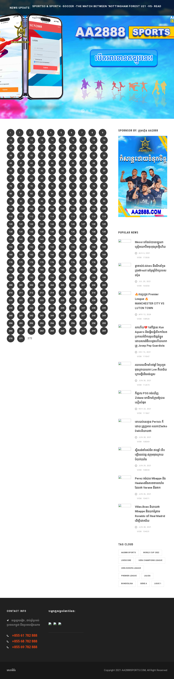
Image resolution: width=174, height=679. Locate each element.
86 (73, 193)
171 (21, 262)
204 (52, 285)
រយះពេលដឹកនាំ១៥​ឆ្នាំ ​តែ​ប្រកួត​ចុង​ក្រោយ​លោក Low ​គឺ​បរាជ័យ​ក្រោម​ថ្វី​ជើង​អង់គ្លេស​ (151, 369)
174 (52, 262)
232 (31, 308)
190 (10, 277)
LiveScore (126, 560)
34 (52, 155)
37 (83, 155)
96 (73, 201)
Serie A (143, 583)
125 (62, 224)
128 (93, 224)
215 (62, 293)
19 (104, 140)
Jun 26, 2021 (145, 494)
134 (52, 232)
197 (83, 277)
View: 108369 (143, 442)
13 (42, 140)
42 (31, 163)
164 (52, 254)
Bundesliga (127, 583)
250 (10, 323)
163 (42, 254)
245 (62, 315)
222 (31, 300)
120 (10, 224)
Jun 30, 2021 (145, 380)
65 (62, 178)
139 (104, 232)
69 (104, 178)
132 (31, 232)
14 (52, 140)
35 (62, 155)
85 (62, 193)
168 (93, 254)
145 (62, 239)
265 (62, 331)
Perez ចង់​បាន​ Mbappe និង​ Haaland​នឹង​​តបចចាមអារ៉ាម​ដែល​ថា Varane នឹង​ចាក (150, 483)
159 (104, 247)
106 (73, 209)
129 (104, 224)
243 (42, 315)
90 (11, 201)
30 (11, 155)
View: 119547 (143, 356)
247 (83, 315)
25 (62, 148)
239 (104, 308)
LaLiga (147, 576)
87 (83, 193)
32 (31, 155)
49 (104, 163)
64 (52, 178)
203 (42, 285)
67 (83, 178)
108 (93, 209)
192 (31, 277)
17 (83, 140)
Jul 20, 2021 (145, 282)
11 (21, 140)
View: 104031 (143, 531)
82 (31, 193)
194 (52, 277)
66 (73, 178)
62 (31, 178)
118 (93, 216)
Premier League (129, 576)
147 (83, 239)
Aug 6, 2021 (144, 253)
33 (42, 155)
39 (104, 155)
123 (42, 224)
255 (62, 323)
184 (52, 270)
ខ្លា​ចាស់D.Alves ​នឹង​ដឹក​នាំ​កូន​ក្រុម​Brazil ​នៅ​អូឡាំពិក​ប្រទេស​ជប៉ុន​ (150, 270)
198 (93, 277)
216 (73, 293)
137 (83, 232)
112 (31, 216)
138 (93, 232)
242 (31, 315)
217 (83, 293)
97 (83, 201)
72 (31, 186)
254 (52, 323)
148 (93, 239)
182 (31, 270)
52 (31, 171)
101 (21, 209)
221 (21, 300)
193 (42, 277)
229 (104, 300)
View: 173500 (143, 257)
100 (10, 209)
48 (93, 163)
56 (73, 171)
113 (42, 216)
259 (104, 323)
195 (62, 277)
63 (42, 178)
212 (31, 293)
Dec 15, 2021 (145, 352)
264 (52, 331)
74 (52, 186)
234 (52, 308)
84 (52, 193)
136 (73, 232)
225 (62, 300)
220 (10, 300)
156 (73, 247)
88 (93, 193)
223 (42, 300)
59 (104, 171)
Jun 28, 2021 (145, 437)
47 (83, 163)
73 (42, 186)
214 (52, 293)
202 (31, 285)
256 (73, 323)
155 (62, 247)
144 (52, 239)
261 (21, 331)
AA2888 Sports (128, 552)
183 (42, 270)
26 (73, 148)
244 (52, 315)
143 (42, 239)
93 (42, 201)
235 (62, 308)
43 (42, 163)
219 (104, 293)
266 (73, 331)
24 (52, 148)
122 (31, 224)
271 (21, 338)
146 (73, 239)
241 (21, 315)
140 (10, 239)
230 (10, 308)
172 (31, 262)
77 (83, 186)
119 (104, 216)
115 (62, 216)
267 (83, 331)
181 (21, 270)
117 (83, 216)
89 (104, 193)
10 (11, 140)
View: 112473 (143, 385)
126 (73, 224)
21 (21, 148)
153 (42, 247)
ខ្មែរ (45, 17)
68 (93, 178)
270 (10, 338)
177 (83, 262)
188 (93, 270)
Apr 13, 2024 (145, 315)
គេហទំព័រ (11, 670)
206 (73, 285)
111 (21, 216)
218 (93, 293)
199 (104, 277)
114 (52, 216)
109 (104, 209)
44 (52, 163)
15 (62, 140)
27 (83, 148)
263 (42, 331)
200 (10, 285)
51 (21, 171)
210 (10, 293)
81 (21, 193)
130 (10, 232)
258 (93, 323)
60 (11, 178)
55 (62, 171)
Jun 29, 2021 (145, 466)
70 (11, 186)
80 (11, 193)
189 (104, 270)
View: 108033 (143, 470)
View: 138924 (143, 319)
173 (42, 262)
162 (31, 254)
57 (83, 171)
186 (73, 270)
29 (104, 148)
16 (73, 140)
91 (21, 201)
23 (42, 148)
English (40, 17)
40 (11, 163)
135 (62, 232)
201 (21, 285)
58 (93, 171)
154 (52, 247)
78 (93, 186)
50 (11, 171)
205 (62, 285)
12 (31, 140)
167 (83, 254)
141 (21, 239)
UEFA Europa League (131, 568)
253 (42, 323)
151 (21, 247)
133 (42, 232)
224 (52, 300)
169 (104, 254)
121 (21, 224)
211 (21, 293)
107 (83, 209)
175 (62, 262)
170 (10, 262)
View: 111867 (143, 413)
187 (83, 270)
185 (62, 270)
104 (52, 209)
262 (31, 331)
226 (73, 300)
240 (10, 315)
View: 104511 (143, 498)
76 (73, 186)
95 (62, 201)
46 (73, 163)
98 (93, 201)
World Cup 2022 (151, 552)
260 (10, 331)
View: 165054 (143, 286)
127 (83, 224)
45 (62, 163)
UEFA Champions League (150, 560)
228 (93, 300)
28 (93, 148)
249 (104, 315)
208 (93, 285)
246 (73, 315)
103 (42, 209)
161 (21, 254)
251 (21, 323)
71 (21, 186)
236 (73, 308)
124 (52, 224)
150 (10, 247)
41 (21, 163)
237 (83, 308)
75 (62, 186)
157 (83, 247)
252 (31, 323)
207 (83, 285)
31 (21, 155)
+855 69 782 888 (24, 647)
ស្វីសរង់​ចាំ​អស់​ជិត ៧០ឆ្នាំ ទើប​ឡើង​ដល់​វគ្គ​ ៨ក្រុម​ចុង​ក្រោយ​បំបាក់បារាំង (150, 454)
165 (62, 254)
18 (93, 140)
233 (42, 308)
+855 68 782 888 (24, 641)
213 (42, 293)
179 (104, 262)
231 (21, 308)
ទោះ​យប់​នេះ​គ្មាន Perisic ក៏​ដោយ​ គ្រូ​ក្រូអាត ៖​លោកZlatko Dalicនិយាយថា (151, 426)
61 (21, 178)
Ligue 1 (157, 583)
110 (10, 216)
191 (21, 277)
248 (93, 315)
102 (31, 209)
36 (73, 155)
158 (93, 247)
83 (42, 193)
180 (10, 270)
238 (93, 308)
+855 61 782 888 (24, 635)
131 (21, 232)
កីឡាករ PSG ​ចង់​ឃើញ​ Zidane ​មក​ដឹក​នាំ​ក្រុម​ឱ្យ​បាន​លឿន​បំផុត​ (150, 398)
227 (83, 300)
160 (10, 254)
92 (31, 201)
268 (93, 331)
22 (31, 148)
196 (73, 277)
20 (11, 148)
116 (73, 216)
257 (83, 323)
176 (73, 262)
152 (31, 247)
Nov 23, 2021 (145, 409)
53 (42, 171)
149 (104, 239)
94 (52, 201)
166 (73, 254)
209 (104, 285)
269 (104, 331)
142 (31, 239)
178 (93, 262)
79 (104, 186)
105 (62, 209)
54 (52, 171)
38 (93, 155)
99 (104, 201)
